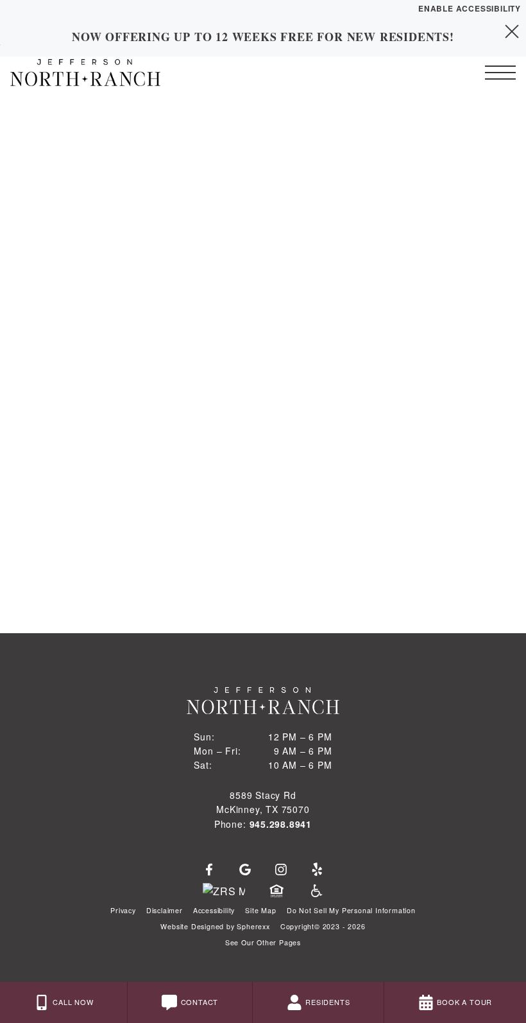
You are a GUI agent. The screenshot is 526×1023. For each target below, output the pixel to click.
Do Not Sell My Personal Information (351, 910)
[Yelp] (317, 870)
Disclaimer (164, 910)
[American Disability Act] (316, 891)
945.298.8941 (281, 824)
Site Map (260, 910)
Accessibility (214, 910)
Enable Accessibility (469, 8)
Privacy (123, 910)
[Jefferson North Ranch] (80, 73)
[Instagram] (281, 870)
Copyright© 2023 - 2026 (323, 926)
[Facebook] (209, 870)
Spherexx (253, 926)
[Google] (245, 870)
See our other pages (263, 942)
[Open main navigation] (500, 72)
